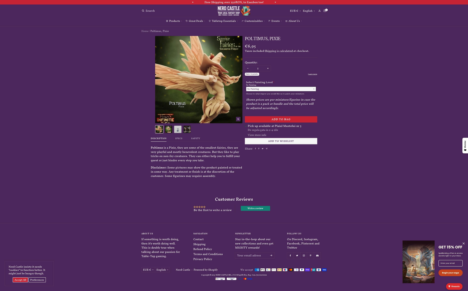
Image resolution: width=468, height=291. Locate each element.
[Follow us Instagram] (303, 255)
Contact (198, 239)
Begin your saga (450, 272)
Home (145, 31)
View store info (257, 135)
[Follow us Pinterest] (310, 255)
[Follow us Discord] (317, 255)
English (307, 11)
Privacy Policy (202, 259)
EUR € (294, 11)
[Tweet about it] (263, 148)
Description (158, 139)
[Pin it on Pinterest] (258, 148)
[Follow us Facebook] (290, 255)
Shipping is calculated (279, 51)
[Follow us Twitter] (297, 255)
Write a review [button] (255, 208)
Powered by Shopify (206, 269)
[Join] (271, 255)
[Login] (319, 11)
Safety (195, 139)
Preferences (37, 279)
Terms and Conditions (208, 254)
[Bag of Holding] (325, 11)
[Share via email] (266, 148)
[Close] (464, 243)
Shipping (199, 244)
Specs (178, 139)
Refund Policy (202, 249)
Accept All (20, 279)
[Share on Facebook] (255, 148)
